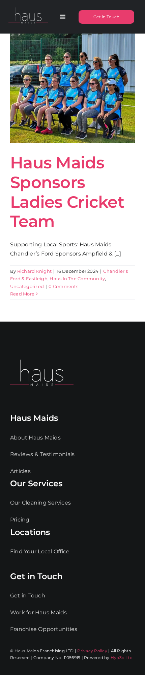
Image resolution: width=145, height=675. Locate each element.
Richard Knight (34, 271)
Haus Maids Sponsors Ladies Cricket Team (67, 192)
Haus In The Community (77, 278)
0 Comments (63, 286)
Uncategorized (27, 286)
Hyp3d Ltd (122, 657)
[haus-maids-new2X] (28, 7)
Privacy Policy (92, 650)
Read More (22, 293)
